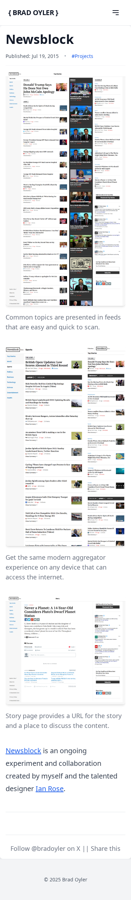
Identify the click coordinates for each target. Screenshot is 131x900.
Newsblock (23, 750)
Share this (106, 848)
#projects (82, 56)
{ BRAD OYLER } (33, 12)
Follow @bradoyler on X (46, 848)
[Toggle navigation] (116, 13)
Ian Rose (50, 788)
